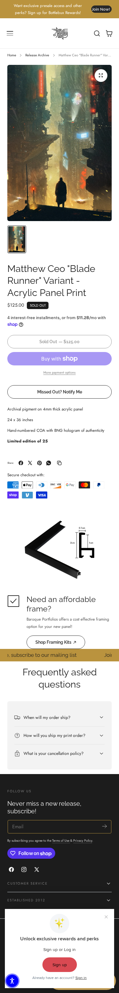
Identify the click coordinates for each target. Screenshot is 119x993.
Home (11, 55)
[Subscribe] (104, 826)
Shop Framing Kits (53, 642)
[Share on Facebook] (21, 463)
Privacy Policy (82, 840)
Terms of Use (61, 840)
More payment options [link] (59, 372)
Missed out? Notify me (59, 391)
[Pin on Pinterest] (39, 463)
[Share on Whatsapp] (49, 463)
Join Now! (101, 9)
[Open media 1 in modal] (101, 75)
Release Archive (37, 55)
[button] (10, 33)
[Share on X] (30, 463)
